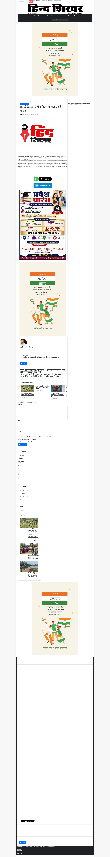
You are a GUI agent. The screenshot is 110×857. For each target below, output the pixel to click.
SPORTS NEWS (22, 690)
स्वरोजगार (74, 15)
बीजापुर (20, 729)
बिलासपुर (20, 739)
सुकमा (20, 731)
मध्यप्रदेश (20, 789)
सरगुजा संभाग (26, 103)
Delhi (20, 676)
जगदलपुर (20, 720)
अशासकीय (20, 797)
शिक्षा (60, 15)
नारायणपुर (20, 725)
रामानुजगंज (20, 745)
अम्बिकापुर (20, 760)
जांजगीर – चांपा (21, 736)
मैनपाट (20, 771)
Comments (22, 510)
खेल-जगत (65, 15)
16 (20, 496)
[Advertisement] (42, 151)
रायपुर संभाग (21, 747)
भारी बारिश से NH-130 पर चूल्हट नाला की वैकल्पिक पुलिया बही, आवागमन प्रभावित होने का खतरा (33, 574)
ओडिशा (20, 706)
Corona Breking (22, 673)
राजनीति (51, 15)
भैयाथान (20, 778)
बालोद (20, 713)
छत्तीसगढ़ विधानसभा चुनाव (23, 692)
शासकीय (20, 799)
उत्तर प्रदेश (20, 682)
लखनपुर (20, 773)
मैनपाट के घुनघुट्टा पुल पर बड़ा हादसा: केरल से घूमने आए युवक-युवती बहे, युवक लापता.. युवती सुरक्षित (48, 0)
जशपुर (21, 103)
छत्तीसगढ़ (20, 708)
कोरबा (20, 734)
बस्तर (19, 727)
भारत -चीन (20, 696)
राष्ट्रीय (38, 15)
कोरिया (20, 764)
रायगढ (20, 743)
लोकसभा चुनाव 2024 (22, 801)
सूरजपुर (20, 777)
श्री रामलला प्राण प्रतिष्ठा (23, 807)
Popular (21, 506)
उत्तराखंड (20, 684)
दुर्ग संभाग (20, 709)
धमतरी (20, 750)
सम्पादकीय (46, 15)
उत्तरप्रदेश (20, 704)
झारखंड (20, 781)
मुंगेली (19, 741)
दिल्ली (19, 783)
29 (27, 497)
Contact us (19, 849)
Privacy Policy (19, 850)
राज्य (42, 15)
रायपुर (20, 757)
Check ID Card (19, 853)
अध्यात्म (79, 15)
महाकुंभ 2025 (21, 698)
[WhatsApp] (88, 854)
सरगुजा (20, 775)
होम (29, 15)
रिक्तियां (69, 15)
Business (20, 669)
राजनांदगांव (20, 717)
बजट (19, 694)
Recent (21, 508)
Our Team (19, 851)
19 (23, 496)
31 (21, 499)
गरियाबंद (20, 748)
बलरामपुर (20, 769)
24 (21, 497)
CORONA (20, 671)
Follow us (22, 659)
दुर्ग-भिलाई (20, 711)
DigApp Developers (51, 846)
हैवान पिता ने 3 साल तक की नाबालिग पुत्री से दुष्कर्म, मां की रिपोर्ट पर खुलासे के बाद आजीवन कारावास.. (79, 104)
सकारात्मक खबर (21, 809)
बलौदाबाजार (20, 753)
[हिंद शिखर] (55, 8)
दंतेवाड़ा (20, 722)
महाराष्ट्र (20, 791)
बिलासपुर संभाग (21, 733)
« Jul (21, 500)
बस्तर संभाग (20, 719)
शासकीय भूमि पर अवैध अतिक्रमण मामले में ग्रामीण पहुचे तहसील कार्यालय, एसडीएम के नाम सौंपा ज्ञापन (33, 556)
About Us (19, 847)
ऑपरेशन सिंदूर (21, 686)
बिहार (19, 787)
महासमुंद (20, 755)
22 (27, 496)
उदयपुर (20, 762)
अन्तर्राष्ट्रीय (33, 15)
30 (20, 499)
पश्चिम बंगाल (20, 785)
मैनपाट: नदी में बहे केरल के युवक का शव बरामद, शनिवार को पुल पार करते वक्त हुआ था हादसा (33, 531)
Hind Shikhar (36, 846)
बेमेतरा (20, 715)
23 (20, 497)
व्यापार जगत (56, 15)
